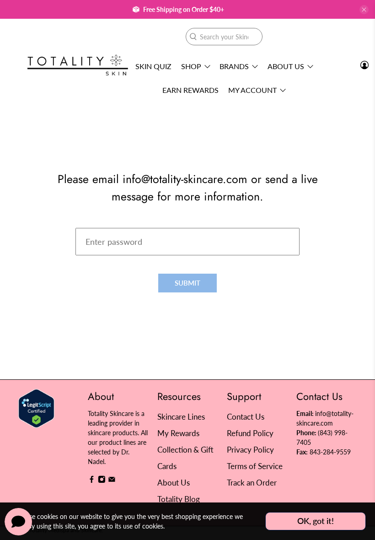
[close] (364, 9)
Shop (191, 66)
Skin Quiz (153, 66)
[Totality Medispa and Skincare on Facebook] (92, 481)
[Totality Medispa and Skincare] (77, 65)
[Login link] (364, 65)
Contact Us (245, 416)
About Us (286, 66)
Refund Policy (250, 433)
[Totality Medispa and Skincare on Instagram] (102, 481)
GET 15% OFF (98, 318)
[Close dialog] (354, 181)
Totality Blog (178, 499)
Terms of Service (255, 466)
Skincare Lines (181, 416)
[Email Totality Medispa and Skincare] (112, 481)
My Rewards (178, 433)
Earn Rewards (190, 90)
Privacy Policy (250, 449)
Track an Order (252, 482)
